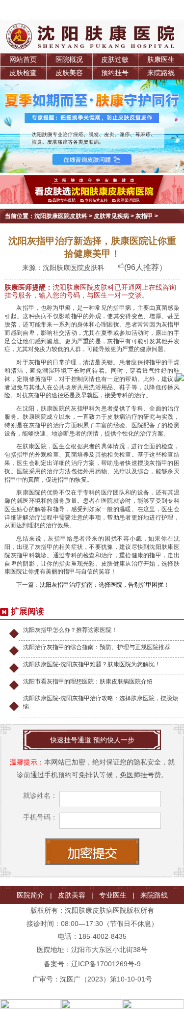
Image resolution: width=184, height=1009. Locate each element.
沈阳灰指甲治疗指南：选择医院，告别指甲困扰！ (104, 584)
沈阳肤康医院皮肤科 (60, 216)
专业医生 (113, 895)
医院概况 (69, 59)
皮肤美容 (69, 73)
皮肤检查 (23, 73)
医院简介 (30, 895)
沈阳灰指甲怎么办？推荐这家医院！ (70, 630)
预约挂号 (115, 73)
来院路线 (161, 73)
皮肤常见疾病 (111, 216)
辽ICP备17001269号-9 (106, 964)
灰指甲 (144, 216)
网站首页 (23, 59)
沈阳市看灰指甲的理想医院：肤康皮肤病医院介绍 (88, 681)
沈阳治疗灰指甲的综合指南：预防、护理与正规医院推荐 (96, 647)
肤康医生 (161, 59)
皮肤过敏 (115, 59)
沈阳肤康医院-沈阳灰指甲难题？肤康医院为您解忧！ (91, 664)
